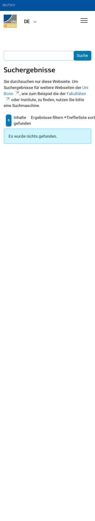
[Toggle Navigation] (84, 21)
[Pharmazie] (10, 21)
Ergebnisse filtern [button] (47, 117)
